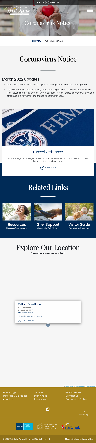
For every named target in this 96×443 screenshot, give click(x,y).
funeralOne (88, 439)
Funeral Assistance (48, 152)
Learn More (50, 168)
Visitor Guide (79, 224)
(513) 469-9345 (52, 2)
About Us (8, 399)
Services (38, 392)
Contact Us (72, 395)
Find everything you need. (17, 228)
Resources (17, 224)
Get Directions (28, 320)
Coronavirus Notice (76, 399)
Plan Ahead (41, 395)
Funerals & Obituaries (15, 395)
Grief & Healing (74, 392)
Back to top (83, 415)
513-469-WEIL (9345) (25, 312)
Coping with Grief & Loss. (48, 228)
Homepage (9, 392)
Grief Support (48, 224)
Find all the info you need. (79, 228)
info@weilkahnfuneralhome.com (30, 316)
